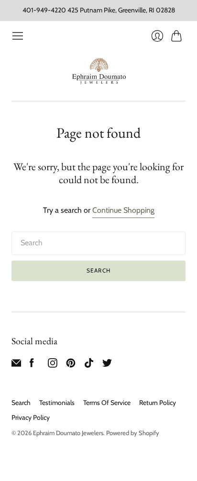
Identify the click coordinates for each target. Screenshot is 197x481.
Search (21, 402)
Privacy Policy (30, 417)
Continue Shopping (123, 210)
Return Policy (157, 402)
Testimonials (57, 402)
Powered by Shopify (132, 433)
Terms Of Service (107, 402)
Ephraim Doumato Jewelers (68, 433)
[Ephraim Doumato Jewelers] (98, 71)
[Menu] (18, 36)
